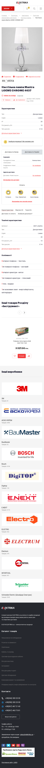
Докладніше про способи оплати (22, 201)
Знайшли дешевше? (25, 214)
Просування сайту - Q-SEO (9, 762)
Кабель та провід (8, 652)
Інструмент (5, 666)
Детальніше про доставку (11, 180)
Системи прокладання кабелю (12, 656)
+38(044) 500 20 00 (12, 698)
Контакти (6, 691)
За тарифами (37, 165)
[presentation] (19, 312)
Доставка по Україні (32, 152)
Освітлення (5, 647)
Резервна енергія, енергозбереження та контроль (19, 684)
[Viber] (23, 745)
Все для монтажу (8, 661)
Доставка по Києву (11, 152)
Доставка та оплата (9, 214)
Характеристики (7, 210)
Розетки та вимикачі (9, 642)
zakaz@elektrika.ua (26, 734)
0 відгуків (20, 95)
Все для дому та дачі (9, 670)
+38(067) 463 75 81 (12, 710)
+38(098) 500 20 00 (12, 702)
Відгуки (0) (19, 210)
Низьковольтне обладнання (11, 638)
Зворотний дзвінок (10, 717)
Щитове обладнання (9, 675)
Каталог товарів (9, 631)
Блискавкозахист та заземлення (13, 680)
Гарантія (28, 210)
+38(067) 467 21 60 (12, 706)
